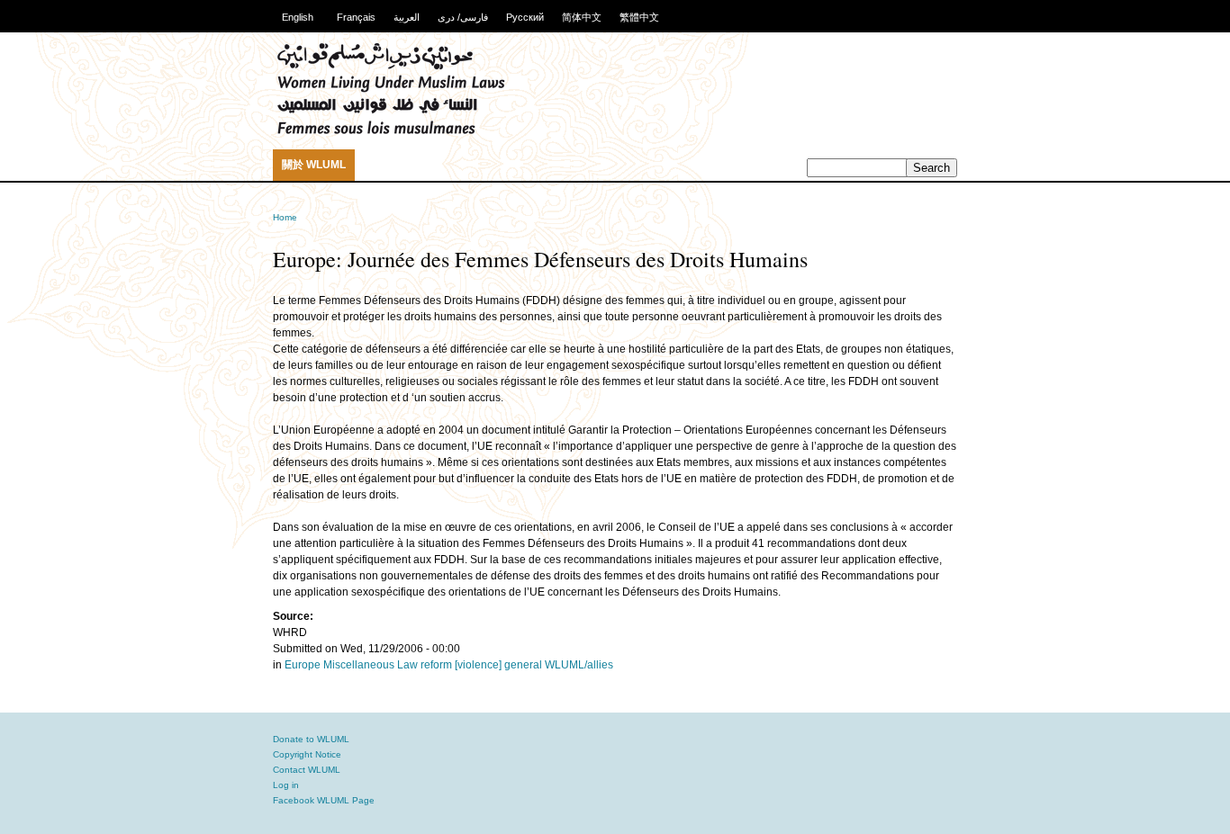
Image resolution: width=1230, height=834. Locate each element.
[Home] (391, 132)
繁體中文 (639, 17)
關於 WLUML (314, 164)
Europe (303, 665)
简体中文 (581, 17)
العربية (406, 17)
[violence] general (498, 665)
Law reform (424, 665)
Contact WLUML (306, 770)
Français (356, 17)
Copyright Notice (307, 754)
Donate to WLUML (311, 739)
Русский (525, 17)
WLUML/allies (579, 665)
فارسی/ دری (463, 17)
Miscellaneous (358, 665)
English (297, 17)
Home (285, 217)
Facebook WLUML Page (324, 800)
